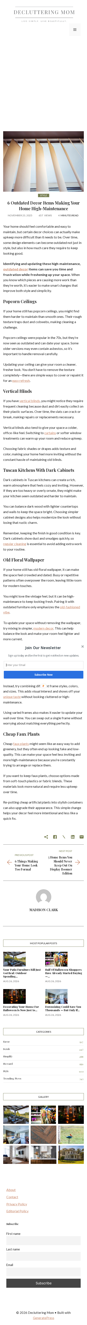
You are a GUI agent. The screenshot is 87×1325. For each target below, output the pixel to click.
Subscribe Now (43, 674)
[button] (43, 648)
